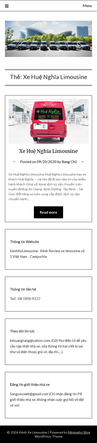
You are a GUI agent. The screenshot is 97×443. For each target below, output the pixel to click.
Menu (87, 5)
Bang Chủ (69, 162)
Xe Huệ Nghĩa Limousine (48, 151)
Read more (48, 212)
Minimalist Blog (79, 432)
